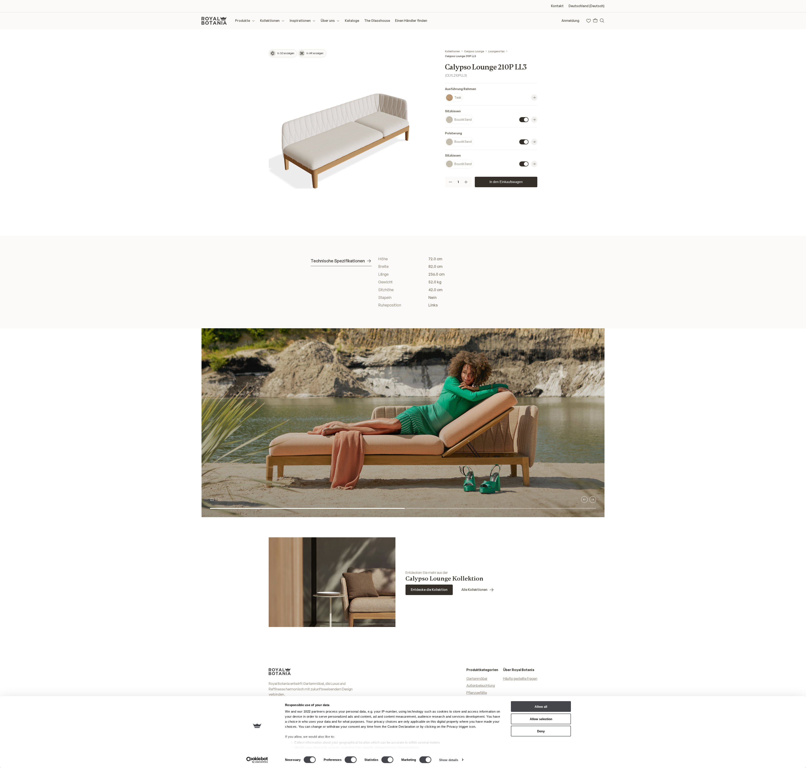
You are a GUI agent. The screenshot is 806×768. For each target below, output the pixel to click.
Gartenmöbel (476, 678)
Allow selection (541, 719)
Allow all (541, 706)
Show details (448, 759)
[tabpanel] (436, 282)
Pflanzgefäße (476, 693)
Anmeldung (570, 20)
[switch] (351, 759)
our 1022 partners (311, 711)
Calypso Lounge (474, 51)
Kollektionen (452, 51)
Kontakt (557, 6)
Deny (541, 731)
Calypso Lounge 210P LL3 (460, 56)
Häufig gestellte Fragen (520, 678)
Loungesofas (496, 51)
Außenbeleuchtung (480, 685)
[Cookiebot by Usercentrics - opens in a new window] (257, 760)
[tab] (341, 261)
